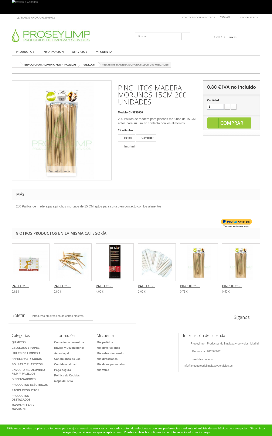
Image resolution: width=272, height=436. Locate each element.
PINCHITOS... (190, 286)
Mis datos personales (111, 364)
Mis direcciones (107, 358)
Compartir (147, 137)
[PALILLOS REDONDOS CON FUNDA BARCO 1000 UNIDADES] (157, 262)
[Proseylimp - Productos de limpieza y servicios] (51, 35)
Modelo (123, 112)
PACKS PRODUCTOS (25, 390)
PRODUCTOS (25, 52)
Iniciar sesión (249, 17)
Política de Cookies (67, 375)
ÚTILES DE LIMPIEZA (26, 353)
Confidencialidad (65, 364)
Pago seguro (62, 370)
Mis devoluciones (108, 347)
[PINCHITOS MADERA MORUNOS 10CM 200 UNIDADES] (241, 262)
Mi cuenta (105, 335)
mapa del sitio (63, 381)
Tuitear (127, 137)
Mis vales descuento (110, 353)
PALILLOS (89, 64)
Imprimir (130, 146)
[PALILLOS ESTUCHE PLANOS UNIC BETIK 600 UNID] (31, 262)
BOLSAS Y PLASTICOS (27, 364)
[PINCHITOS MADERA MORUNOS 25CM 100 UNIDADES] (199, 262)
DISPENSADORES (24, 379)
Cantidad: (213, 100)
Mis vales (103, 370)
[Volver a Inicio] (16, 64)
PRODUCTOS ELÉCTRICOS (30, 384)
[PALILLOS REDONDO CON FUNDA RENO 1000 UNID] (115, 262)
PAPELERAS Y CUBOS (27, 358)
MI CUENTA (104, 52)
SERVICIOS (79, 52)
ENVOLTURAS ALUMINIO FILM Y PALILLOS (50, 64)
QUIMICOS (19, 342)
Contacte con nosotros (198, 17)
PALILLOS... (20, 286)
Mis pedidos (105, 342)
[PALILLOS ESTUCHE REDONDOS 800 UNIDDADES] (73, 262)
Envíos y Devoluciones (69, 347)
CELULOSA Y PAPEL (26, 347)
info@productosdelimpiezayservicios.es (208, 365)
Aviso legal (61, 353)
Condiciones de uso (67, 358)
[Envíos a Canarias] (136, 7)
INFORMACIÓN (53, 52)
